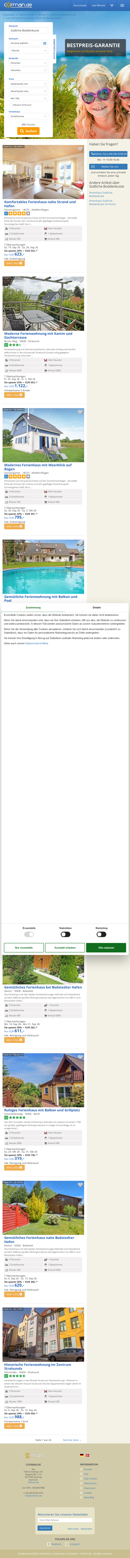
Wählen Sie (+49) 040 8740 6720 (110, 153)
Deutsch (82, 1455)
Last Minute (98, 5)
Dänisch (87, 1455)
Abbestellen (86, 1529)
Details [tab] (97, 607)
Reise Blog (89, 1497)
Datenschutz (90, 1483)
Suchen (30, 131)
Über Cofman (90, 1478)
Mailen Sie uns (110, 166)
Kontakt (88, 1469)
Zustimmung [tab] (33, 607)
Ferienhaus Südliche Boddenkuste (100, 194)
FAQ (86, 1474)
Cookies (88, 1492)
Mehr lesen (73, 1529)
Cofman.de (33, 1482)
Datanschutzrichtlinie (36, 643)
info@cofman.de (33, 1495)
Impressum (89, 1488)
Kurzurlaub (80, 5)
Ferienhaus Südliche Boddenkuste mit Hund (102, 202)
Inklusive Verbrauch (21, 104)
